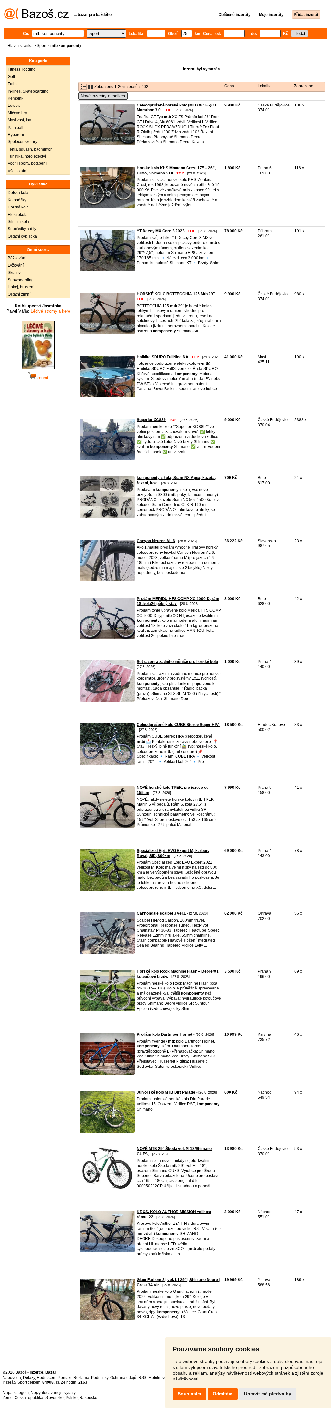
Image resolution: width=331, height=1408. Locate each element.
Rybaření (16, 134)
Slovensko (54, 1397)
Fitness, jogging (22, 69)
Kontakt (64, 1377)
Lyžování (16, 265)
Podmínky (99, 1377)
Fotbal (13, 84)
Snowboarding (21, 280)
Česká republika (29, 1397)
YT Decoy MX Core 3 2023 (161, 231)
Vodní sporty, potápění (27, 163)
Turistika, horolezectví (27, 156)
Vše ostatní (17, 171)
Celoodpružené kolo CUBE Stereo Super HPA (178, 724)
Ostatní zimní (19, 294)
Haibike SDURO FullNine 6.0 (162, 357)
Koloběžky (17, 200)
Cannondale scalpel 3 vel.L (161, 913)
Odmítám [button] (222, 1393)
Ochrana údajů (123, 1377)
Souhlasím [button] (189, 1393)
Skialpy (14, 272)
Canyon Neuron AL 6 (156, 541)
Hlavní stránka (20, 45)
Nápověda (12, 1377)
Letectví (14, 105)
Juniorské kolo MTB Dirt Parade (166, 1092)
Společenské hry (22, 142)
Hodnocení (46, 1377)
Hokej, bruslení (21, 287)
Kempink (15, 98)
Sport (41, 45)
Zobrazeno (303, 86)
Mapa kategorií (16, 1393)
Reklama (81, 1377)
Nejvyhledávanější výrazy (53, 1393)
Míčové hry (17, 113)
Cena (229, 86)
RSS (142, 1377)
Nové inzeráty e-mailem (103, 96)
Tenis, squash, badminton (30, 149)
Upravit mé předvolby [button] (267, 1393)
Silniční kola (18, 221)
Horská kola (18, 207)
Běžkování (17, 258)
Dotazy (29, 1377)
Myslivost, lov (19, 120)
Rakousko (88, 1397)
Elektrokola (17, 214)
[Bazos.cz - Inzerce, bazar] (36, 18)
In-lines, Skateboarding (28, 91)
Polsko (72, 1397)
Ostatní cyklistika (22, 236)
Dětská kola (18, 192)
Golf (11, 76)
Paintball (15, 127)
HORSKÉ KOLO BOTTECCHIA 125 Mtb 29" (176, 294)
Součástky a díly (22, 229)
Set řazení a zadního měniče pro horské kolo (177, 661)
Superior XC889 (151, 420)
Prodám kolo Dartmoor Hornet (164, 1034)
